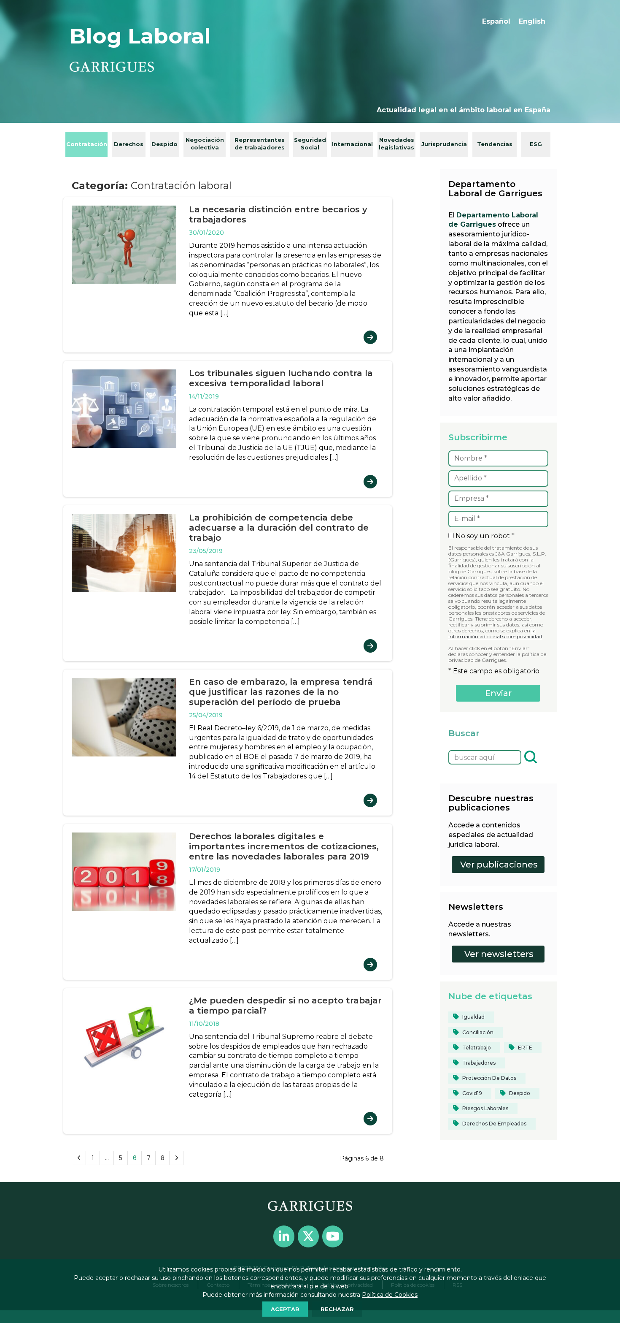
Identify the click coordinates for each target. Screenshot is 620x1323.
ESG (536, 144)
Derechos (128, 144)
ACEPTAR (285, 1309)
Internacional (352, 144)
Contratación (86, 144)
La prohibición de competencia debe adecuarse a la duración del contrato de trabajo (279, 527)
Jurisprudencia (444, 144)
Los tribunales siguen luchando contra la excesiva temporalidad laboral (281, 378)
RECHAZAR (337, 1309)
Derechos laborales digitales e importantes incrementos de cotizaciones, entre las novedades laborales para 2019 (284, 846)
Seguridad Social (310, 143)
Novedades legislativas (396, 143)
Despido (164, 144)
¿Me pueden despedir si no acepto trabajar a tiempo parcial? (285, 1005)
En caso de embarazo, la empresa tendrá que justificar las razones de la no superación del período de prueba (281, 692)
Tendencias (494, 144)
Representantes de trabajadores (260, 143)
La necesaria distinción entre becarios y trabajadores (278, 214)
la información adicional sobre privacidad (495, 633)
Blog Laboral (140, 36)
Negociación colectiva (205, 143)
